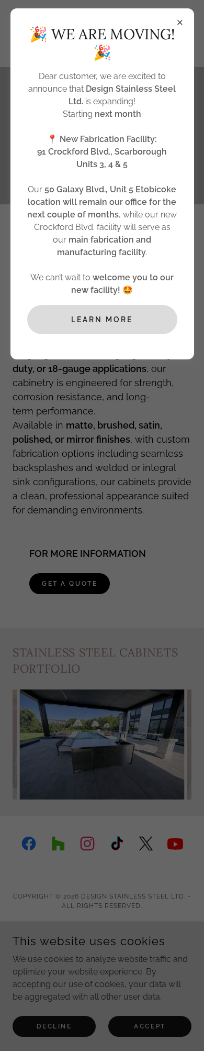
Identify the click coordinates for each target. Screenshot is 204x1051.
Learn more (102, 319)
